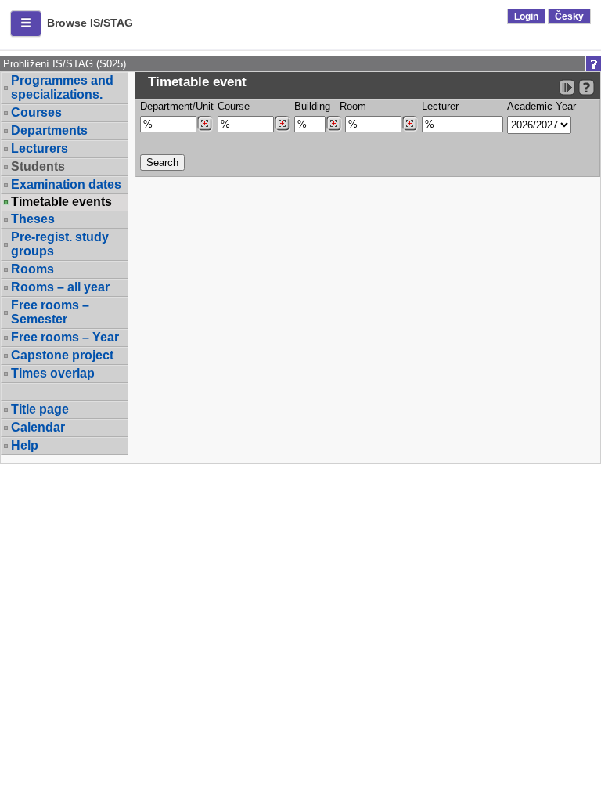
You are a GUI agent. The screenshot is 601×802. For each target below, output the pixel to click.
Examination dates (66, 184)
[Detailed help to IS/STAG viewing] (586, 87)
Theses (33, 219)
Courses (36, 112)
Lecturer (440, 106)
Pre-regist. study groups (60, 244)
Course (234, 106)
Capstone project (62, 355)
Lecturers (39, 148)
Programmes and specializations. (62, 87)
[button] (25, 23)
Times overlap (53, 373)
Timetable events (61, 202)
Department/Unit (177, 106)
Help (24, 445)
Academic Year (541, 106)
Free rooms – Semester (50, 312)
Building (312, 106)
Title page (40, 409)
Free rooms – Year (65, 337)
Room (353, 106)
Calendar (38, 427)
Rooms (32, 269)
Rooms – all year (60, 287)
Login (526, 16)
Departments (49, 130)
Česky (569, 16)
